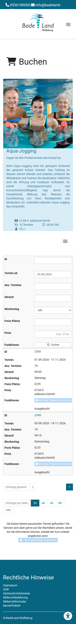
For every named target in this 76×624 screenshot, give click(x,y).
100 (7, 510)
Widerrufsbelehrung (15, 597)
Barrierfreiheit (11, 605)
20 (35, 503)
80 (60, 503)
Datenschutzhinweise (16, 593)
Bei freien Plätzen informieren (54, 400)
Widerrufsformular (14, 601)
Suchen (54, 344)
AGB (6, 589)
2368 (37, 415)
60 (51, 503)
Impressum (10, 585)
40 (43, 503)
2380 (37, 351)
